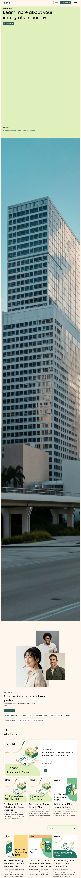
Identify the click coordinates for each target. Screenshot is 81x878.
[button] (75, 2)
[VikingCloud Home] (7, 2)
